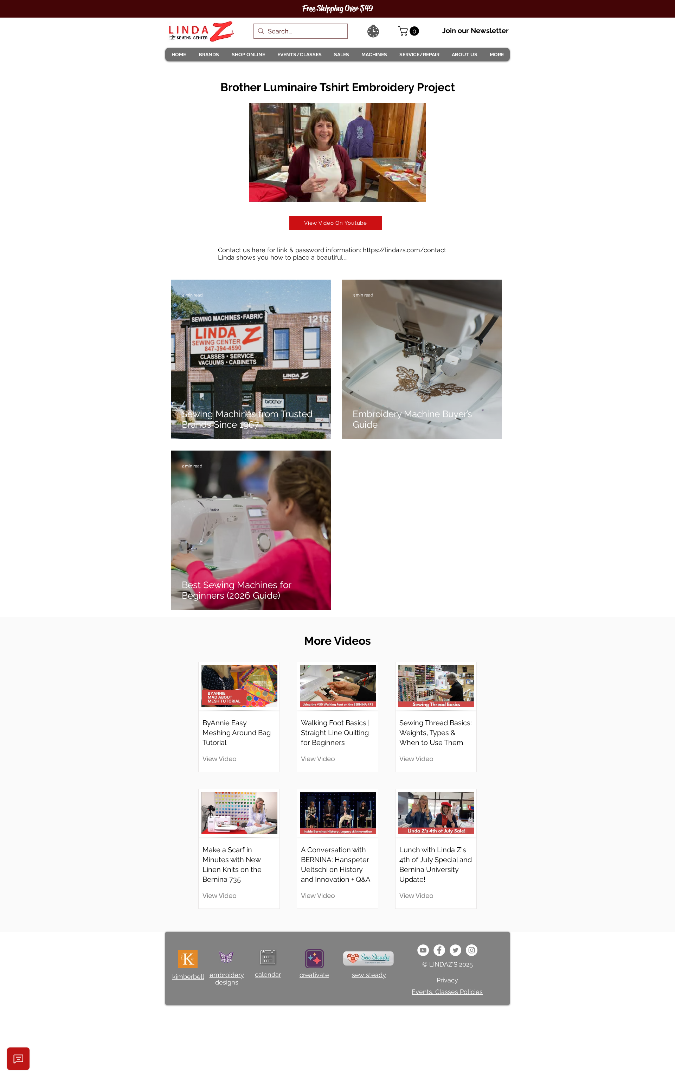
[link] (409, 31)
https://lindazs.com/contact (404, 250)
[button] (208, 54)
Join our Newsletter (475, 30)
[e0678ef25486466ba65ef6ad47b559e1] (439, 950)
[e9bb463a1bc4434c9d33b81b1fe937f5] (423, 950)
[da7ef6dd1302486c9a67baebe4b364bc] (471, 950)
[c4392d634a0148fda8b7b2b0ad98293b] (455, 950)
